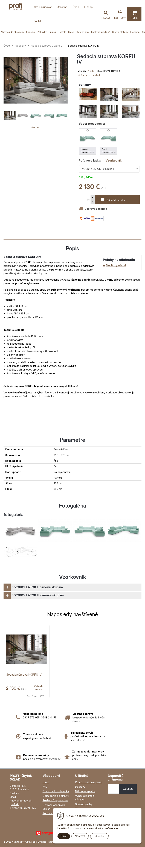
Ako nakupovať (43, 6)
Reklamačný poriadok (55, 800)
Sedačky (30, 32)
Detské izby (83, 32)
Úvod (76, 6)
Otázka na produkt (90, 75)
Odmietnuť (99, 836)
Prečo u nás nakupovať (88, 782)
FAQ (45, 786)
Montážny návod (116, 265)
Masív (71, 32)
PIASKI (91, 71)
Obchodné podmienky (56, 791)
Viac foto (36, 127)
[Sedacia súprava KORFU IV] (36, 80)
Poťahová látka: (100, 160)
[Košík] (134, 14)
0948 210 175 (28, 807)
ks (88, 199)
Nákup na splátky (85, 791)
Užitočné (62, 6)
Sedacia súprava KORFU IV (24, 674)
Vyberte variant (39, 688)
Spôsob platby (83, 804)
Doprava (80, 786)
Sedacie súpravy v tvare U (46, 45)
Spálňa (52, 32)
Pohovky (42, 32)
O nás (46, 782)
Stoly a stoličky (120, 32)
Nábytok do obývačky (12, 32)
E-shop (88, 6)
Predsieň (135, 32)
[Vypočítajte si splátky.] (91, 218)
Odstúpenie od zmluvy (56, 795)
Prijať (64, 836)
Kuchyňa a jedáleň (100, 32)
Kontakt (38, 21)
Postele (62, 32)
